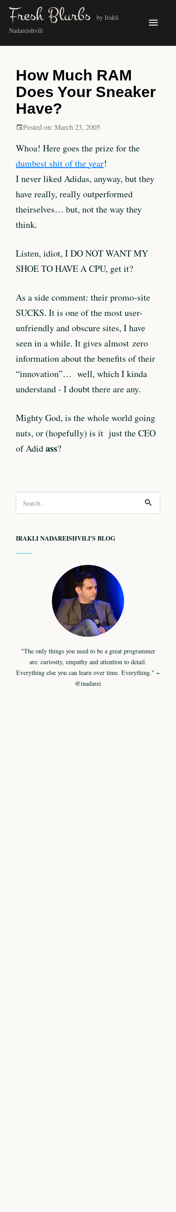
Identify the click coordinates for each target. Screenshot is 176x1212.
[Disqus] (88, 862)
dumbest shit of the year (60, 163)
